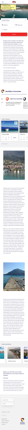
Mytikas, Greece (12, 361)
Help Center (4, 419)
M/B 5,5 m (22, 134)
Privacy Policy (5, 422)
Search (14, 34)
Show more (5, 143)
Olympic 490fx (5, 134)
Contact (3, 424)
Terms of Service (5, 420)
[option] (14, 103)
